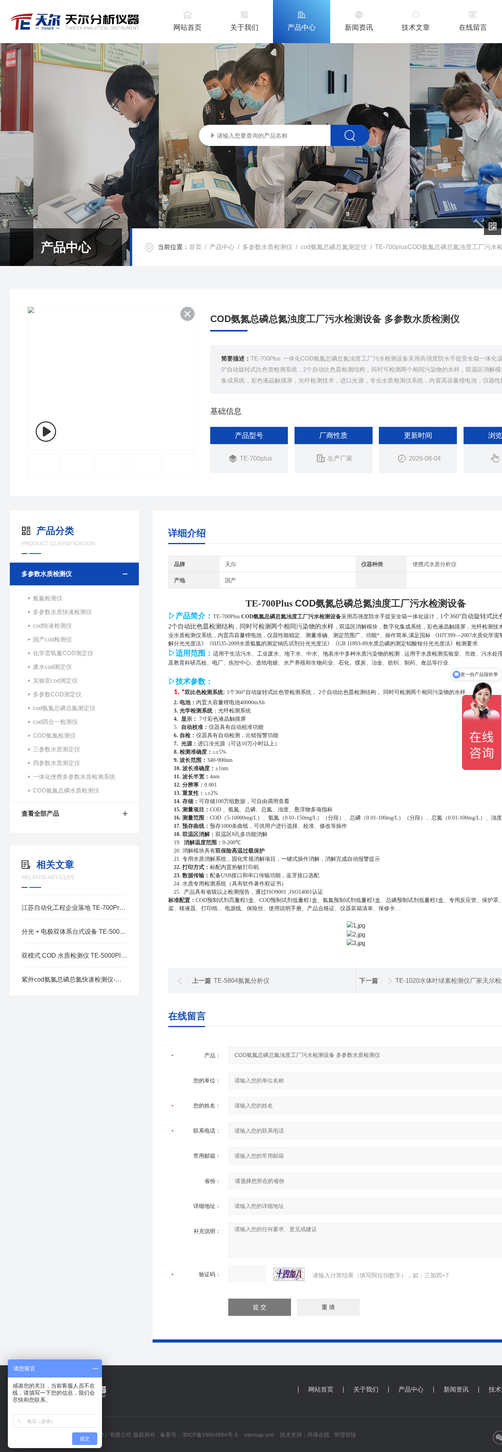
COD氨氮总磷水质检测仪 (66, 790)
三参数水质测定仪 (56, 749)
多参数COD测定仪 (57, 694)
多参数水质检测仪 (267, 247)
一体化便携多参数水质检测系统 (74, 776)
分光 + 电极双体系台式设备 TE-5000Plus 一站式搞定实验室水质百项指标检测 (74, 931)
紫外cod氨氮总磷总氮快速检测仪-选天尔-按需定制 (74, 979)
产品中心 (301, 27)
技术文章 (416, 27)
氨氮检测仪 (47, 598)
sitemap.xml (259, 1435)
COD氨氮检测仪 (54, 735)
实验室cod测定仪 (55, 680)
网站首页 (187, 27)
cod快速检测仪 (52, 625)
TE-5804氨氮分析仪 (241, 980)
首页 (195, 247)
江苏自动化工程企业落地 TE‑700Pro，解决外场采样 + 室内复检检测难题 (74, 907)
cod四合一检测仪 (55, 721)
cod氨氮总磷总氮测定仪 (333, 247)
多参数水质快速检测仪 (62, 611)
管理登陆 (345, 1435)
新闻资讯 (359, 27)
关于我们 (244, 27)
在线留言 (473, 27)
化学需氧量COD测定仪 (63, 653)
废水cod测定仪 (52, 666)
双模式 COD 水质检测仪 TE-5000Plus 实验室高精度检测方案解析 (74, 955)
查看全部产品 (40, 813)
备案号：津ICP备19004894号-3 (199, 1435)
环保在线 (318, 1435)
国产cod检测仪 (52, 639)
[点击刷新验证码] (289, 1274)
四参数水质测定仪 (56, 763)
